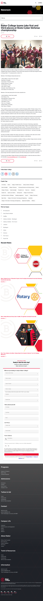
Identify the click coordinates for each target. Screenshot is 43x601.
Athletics (33, 200)
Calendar (2, 484)
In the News (4, 184)
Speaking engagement (19, 195)
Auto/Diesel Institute (8, 213)
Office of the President (5, 540)
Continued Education (5, 474)
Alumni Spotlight (5, 187)
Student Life (4, 192)
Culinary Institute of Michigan (28, 184)
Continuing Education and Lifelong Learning (26, 187)
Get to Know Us (4, 541)
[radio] (5, 446)
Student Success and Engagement (8, 526)
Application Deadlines (26, 200)
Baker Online (4, 198)
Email (36, 36)
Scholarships (3, 499)
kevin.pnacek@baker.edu (12, 157)
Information (3, 483)
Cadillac (5, 216)
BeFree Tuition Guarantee (6, 500)
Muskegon (5, 227)
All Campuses (6, 210)
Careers (2, 546)
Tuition (2, 496)
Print (41, 36)
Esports (26, 195)
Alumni (9, 184)
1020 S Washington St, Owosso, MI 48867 (9, 513)
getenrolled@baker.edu (5, 512)
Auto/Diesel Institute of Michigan (8, 195)
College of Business (13, 187)
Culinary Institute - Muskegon (10, 219)
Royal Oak (5, 238)
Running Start (19, 192)
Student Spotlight (13, 190)
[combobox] (21, 374)
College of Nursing (5, 190)
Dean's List (27, 190)
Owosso (5, 233)
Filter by (3, 18)
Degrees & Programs (5, 471)
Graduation (33, 190)
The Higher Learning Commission (9, 582)
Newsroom (3, 544)
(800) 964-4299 (4, 510)
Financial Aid (3, 497)
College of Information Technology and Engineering (17, 198)
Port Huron (5, 235)
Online (4, 230)
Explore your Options (11, 192)
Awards (37, 187)
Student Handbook (4, 543)
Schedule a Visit (4, 487)
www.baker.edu (23, 157)
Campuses (3, 525)
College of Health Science (16, 184)
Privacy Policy (29, 456)
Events (2, 528)
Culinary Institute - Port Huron (10, 221)
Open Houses (3, 486)
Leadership (30, 198)
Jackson (5, 224)
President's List (21, 190)
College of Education (33, 195)
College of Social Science (28, 192)
